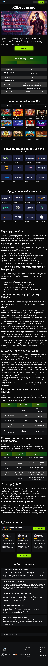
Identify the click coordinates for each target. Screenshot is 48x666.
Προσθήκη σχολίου (39, 528)
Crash (28, 105)
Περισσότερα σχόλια (24, 555)
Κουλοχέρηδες (40, 105)
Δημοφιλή (5, 105)
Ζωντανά (17, 105)
